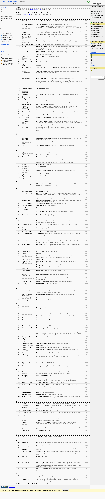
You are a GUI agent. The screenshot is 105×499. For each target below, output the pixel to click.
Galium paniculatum (27, 198)
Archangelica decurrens (25, 56)
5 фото (86, 40)
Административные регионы (96, 46)
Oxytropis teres (26, 320)
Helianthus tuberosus (27, 221)
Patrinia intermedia (27, 328)
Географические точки (7, 35)
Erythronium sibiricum (25, 167)
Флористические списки (97, 36)
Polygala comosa (26, 339)
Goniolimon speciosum (25, 208)
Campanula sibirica (27, 98)
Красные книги (95, 34)
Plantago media (26, 337)
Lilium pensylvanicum (26, 274)
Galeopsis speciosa (27, 193)
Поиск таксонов (95, 13)
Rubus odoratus (26, 366)
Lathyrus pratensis (27, 259)
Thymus (24, 420)
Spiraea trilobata (26, 394)
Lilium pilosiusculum (28, 277)
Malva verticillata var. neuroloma (27, 294)
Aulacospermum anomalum (26, 68)
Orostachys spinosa (27, 318)
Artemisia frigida (26, 60)
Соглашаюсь (65, 490)
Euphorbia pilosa (26, 178)
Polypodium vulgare (27, 343)
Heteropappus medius (26, 228)
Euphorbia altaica (27, 174)
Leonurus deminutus (27, 265)
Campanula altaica (27, 88)
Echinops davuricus (27, 152)
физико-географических (7, 48)
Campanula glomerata (25, 95)
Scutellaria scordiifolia (25, 376)
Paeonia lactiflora (27, 326)
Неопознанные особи (97, 28)
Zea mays (24, 476)
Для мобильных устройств (98, 6)
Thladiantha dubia (27, 418)
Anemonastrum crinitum (26, 52)
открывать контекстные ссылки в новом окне (8, 28)
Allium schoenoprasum (26, 41)
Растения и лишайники (7, 39)
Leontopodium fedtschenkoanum (27, 262)
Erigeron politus (26, 161)
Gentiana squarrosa (27, 203)
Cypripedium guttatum (25, 121)
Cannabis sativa (26, 100)
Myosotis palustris (27, 300)
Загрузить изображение (97, 22)
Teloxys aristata (26, 403)
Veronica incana (26, 451)
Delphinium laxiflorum (25, 138)
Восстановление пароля (97, 72)
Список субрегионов (6, 33)
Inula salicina (25, 241)
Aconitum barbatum (27, 24)
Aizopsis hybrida (26, 36)
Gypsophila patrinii (27, 215)
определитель (27, 14)
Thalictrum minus (27, 412)
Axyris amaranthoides (26, 71)
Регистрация (95, 70)
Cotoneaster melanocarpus (26, 114)
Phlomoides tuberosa (27, 332)
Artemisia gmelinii (27, 62)
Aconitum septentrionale (26, 26)
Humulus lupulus (26, 231)
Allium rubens (26, 39)
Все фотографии (96, 24)
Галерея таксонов (96, 30)
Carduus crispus (26, 104)
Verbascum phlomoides (25, 448)
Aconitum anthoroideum (26, 21)
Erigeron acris (26, 159)
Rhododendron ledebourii (26, 363)
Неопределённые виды (97, 26)
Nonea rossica (26, 308)
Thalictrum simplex (27, 416)
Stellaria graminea (27, 396)
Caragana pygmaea (27, 102)
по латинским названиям (7, 9)
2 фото (86, 26)
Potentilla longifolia (27, 347)
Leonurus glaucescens (25, 267)
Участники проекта (96, 63)
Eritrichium (25, 164)
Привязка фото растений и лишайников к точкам (8, 61)
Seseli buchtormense (27, 382)
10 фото (86, 293)
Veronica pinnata (26, 456)
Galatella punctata (27, 191)
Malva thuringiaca (27, 290)
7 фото (86, 30)
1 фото (86, 20)
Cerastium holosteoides (25, 106)
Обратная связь (12, 487)
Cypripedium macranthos (25, 126)
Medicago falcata (26, 297)
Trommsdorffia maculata (26, 427)
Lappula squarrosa (27, 255)
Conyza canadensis (27, 112)
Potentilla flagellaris (27, 345)
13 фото (86, 56)
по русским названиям (7, 11)
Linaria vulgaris (26, 281)
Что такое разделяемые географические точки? (7, 64)
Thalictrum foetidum (27, 410)
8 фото (86, 190)
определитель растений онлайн (97, 3)
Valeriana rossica (26, 442)
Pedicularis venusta (27, 330)
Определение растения (97, 11)
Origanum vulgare (27, 316)
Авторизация (95, 68)
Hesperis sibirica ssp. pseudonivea (27, 225)
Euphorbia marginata (27, 176)
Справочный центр (96, 61)
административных (6, 46)
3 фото (86, 59)
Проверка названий (96, 17)
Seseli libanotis (26, 384)
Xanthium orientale (27, 462)
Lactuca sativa (26, 251)
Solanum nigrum (26, 392)
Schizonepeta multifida (25, 372)
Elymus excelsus (26, 157)
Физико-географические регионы (97, 49)
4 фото (86, 90)
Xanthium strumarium (25, 469)
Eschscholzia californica (25, 170)
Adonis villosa (26, 34)
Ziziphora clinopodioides (26, 478)
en (88, 1)
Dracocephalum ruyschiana (26, 146)
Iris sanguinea (26, 244)
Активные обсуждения (97, 55)
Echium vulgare (26, 155)
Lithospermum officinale (26, 284)
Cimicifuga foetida (27, 110)
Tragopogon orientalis (25, 422)
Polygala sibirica (26, 341)
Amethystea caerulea (27, 44)
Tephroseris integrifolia (25, 406)
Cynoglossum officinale (25, 118)
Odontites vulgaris (27, 313)
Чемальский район (46, 9)
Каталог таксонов (96, 32)
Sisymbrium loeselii (27, 390)
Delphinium (25, 136)
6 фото (86, 70)
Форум (93, 57)
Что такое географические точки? (8, 55)
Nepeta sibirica (26, 305)
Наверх (87, 487)
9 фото (86, 67)
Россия (31, 9)
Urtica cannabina (26, 436)
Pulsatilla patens (26, 355)
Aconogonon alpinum (25, 31)
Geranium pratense (27, 205)
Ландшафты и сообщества (8, 37)
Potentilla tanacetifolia (25, 350)
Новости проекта (96, 59)
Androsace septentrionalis (26, 47)
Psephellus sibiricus (27, 353)
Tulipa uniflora (26, 430)
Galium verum (26, 200)
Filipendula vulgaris (27, 184)
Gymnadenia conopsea (25, 212)
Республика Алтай (38, 9)
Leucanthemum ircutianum (26, 271)
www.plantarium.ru (97, 487)
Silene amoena (26, 388)
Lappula (24, 253)
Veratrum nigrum (26, 446)
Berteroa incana (26, 78)
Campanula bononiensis (25, 91)
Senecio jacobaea (26, 379)
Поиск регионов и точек (97, 15)
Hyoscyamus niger (27, 233)
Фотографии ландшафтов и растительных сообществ (8, 58)
